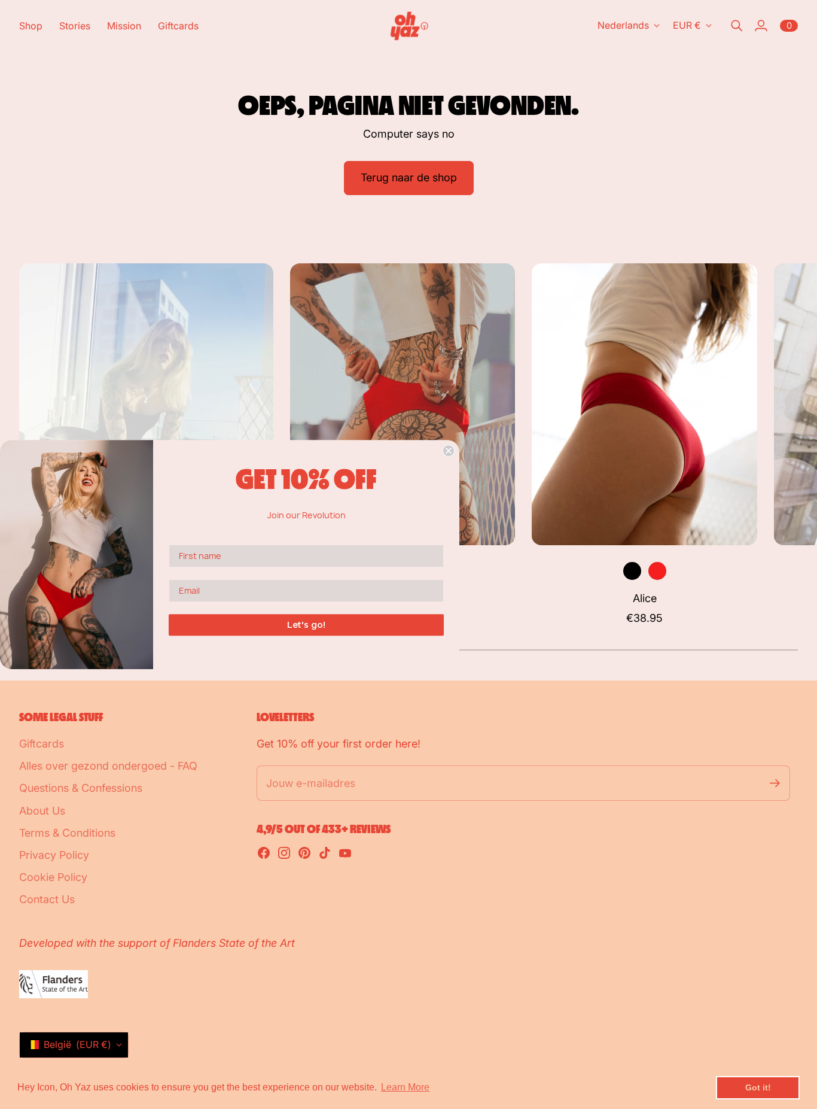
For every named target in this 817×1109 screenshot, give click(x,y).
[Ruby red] (657, 571)
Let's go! (306, 624)
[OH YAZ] (408, 25)
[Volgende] (783, 444)
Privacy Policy (54, 855)
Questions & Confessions (80, 788)
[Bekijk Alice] (644, 404)
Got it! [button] (758, 1087)
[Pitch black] (632, 571)
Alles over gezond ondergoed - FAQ (108, 765)
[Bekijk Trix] (403, 404)
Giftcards (41, 743)
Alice (645, 598)
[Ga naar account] (761, 26)
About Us (42, 810)
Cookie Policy (53, 877)
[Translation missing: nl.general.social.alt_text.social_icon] (264, 853)
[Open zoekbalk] (737, 26)
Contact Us (47, 899)
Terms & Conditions (67, 833)
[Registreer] (775, 783)
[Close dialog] (449, 451)
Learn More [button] (405, 1087)
